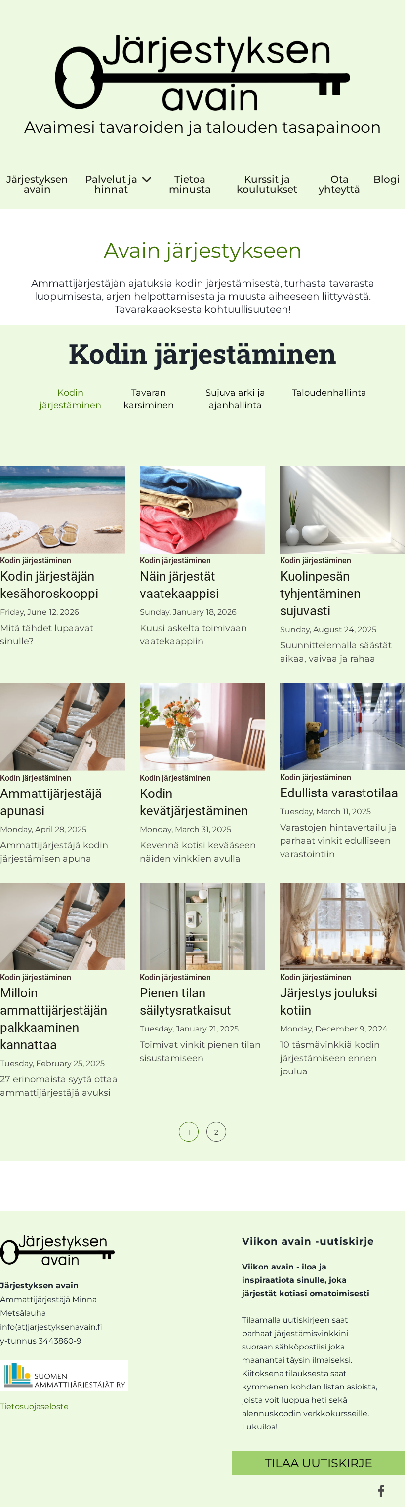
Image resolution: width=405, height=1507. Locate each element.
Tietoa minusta (190, 184)
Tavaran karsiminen (148, 399)
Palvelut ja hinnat (111, 184)
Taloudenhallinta (329, 392)
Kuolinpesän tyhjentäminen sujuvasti (320, 593)
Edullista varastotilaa (339, 793)
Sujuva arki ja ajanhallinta (235, 399)
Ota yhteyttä (339, 184)
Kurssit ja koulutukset (267, 184)
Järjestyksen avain (37, 184)
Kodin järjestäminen (70, 399)
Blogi (386, 179)
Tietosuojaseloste (34, 1406)
